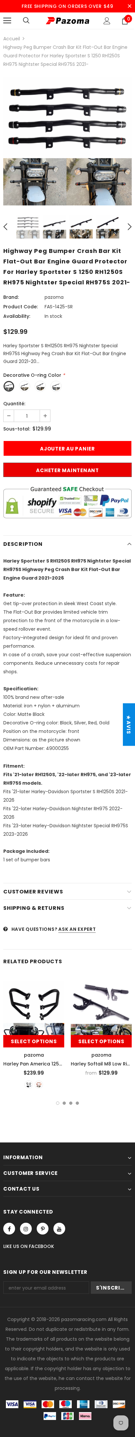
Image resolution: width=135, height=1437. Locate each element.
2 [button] (64, 1103)
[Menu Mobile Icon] (7, 21)
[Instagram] (26, 1229)
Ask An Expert (77, 929)
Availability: (16, 316)
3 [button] (70, 1103)
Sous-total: (16, 429)
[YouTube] (59, 1229)
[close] (129, 6)
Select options (34, 1041)
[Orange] (39, 1084)
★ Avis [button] (128, 724)
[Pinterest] (42, 1229)
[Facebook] (9, 1229)
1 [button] (57, 1103)
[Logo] (67, 20)
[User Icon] (107, 20)
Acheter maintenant (67, 470)
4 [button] (77, 1103)
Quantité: (14, 403)
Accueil (11, 38)
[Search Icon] (26, 20)
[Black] (28, 1084)
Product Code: (20, 306)
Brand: (11, 297)
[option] (67, 141)
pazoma (54, 297)
